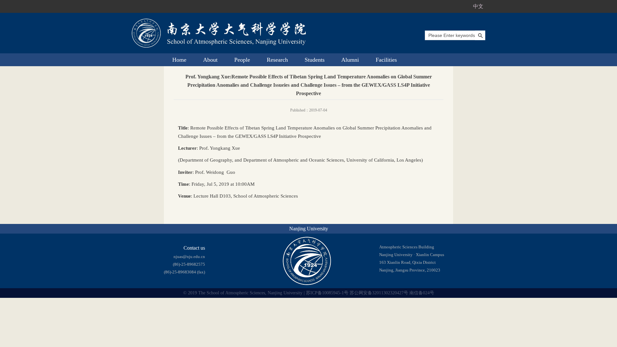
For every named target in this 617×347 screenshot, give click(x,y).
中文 (478, 6)
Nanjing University (308, 228)
